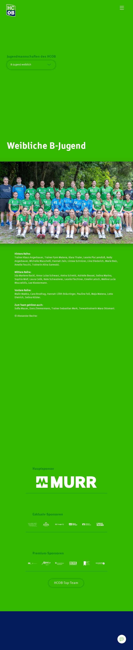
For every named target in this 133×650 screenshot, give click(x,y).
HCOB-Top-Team (66, 583)
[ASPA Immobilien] (46, 524)
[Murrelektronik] (66, 482)
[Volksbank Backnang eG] (87, 524)
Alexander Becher (27, 316)
